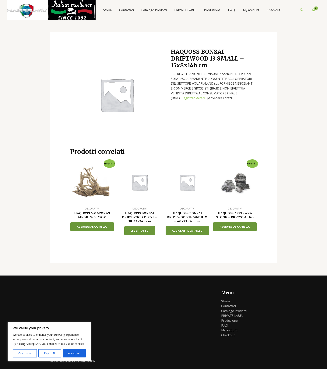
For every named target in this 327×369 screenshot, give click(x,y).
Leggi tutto (140, 230)
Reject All (49, 353)
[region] (49, 341)
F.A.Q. (231, 10)
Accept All (74, 353)
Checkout (273, 10)
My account (251, 10)
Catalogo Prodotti (154, 10)
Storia (107, 10)
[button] (301, 10)
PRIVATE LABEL (185, 10)
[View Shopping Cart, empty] (312, 10)
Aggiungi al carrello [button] (92, 226)
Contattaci (126, 10)
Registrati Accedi (193, 98)
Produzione (212, 10)
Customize (24, 353)
